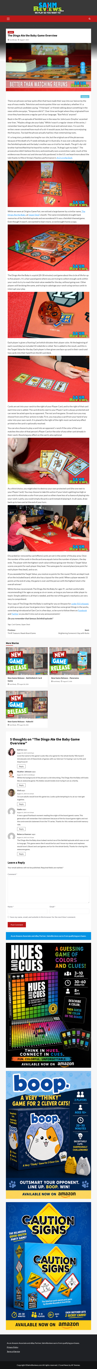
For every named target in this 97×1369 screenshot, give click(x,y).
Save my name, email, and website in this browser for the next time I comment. (43, 917)
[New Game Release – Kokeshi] (27, 705)
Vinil (19, 790)
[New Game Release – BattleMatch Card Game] (27, 661)
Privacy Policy (12, 1347)
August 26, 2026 (24, 725)
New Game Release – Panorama (65, 678)
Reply (21, 766)
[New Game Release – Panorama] (70, 661)
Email (52, 906)
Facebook (82, 610)
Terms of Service (13, 1351)
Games (11, 32)
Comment (12, 874)
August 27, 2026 (67, 681)
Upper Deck (34, 214)
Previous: (22, 632)
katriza (20, 750)
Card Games (16, 624)
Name (11, 906)
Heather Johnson (24, 771)
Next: (73, 632)
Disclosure (85, 97)
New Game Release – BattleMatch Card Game (25, 679)
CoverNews (63, 1365)
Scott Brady (13, 40)
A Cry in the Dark (64, 157)
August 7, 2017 (24, 40)
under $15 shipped (79, 603)
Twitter (14, 614)
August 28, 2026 (24, 684)
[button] (8, 18)
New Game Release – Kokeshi (20, 721)
